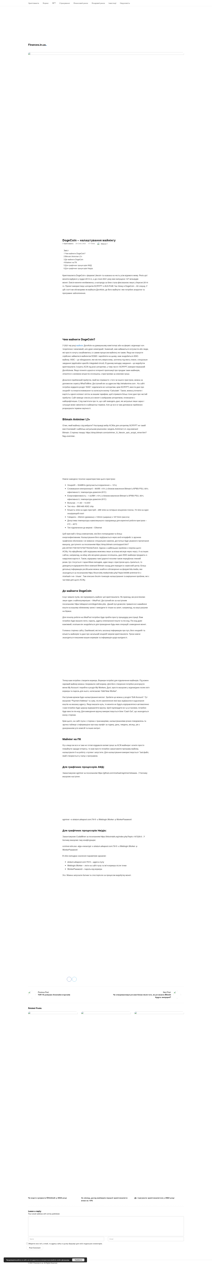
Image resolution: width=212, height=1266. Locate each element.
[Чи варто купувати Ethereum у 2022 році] (53, 1103)
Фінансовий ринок (80, 3)
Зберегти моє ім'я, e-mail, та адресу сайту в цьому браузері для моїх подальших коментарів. (65, 1244)
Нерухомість (125, 3)
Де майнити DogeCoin (74, 259)
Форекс (46, 3)
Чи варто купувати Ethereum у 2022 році (47, 1198)
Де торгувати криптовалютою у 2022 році (154, 1198)
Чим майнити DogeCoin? (75, 253)
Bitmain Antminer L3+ (73, 256)
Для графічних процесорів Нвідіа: (79, 268)
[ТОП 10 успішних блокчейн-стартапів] (31, 994)
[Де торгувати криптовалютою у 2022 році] (159, 1103)
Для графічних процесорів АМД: (78, 265)
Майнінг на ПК (71, 262)
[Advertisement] (73, 23)
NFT (54, 3)
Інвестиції (112, 3)
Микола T (104, 244)
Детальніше (65, 1260)
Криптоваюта (33, 3)
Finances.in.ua (37, 45)
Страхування (64, 3)
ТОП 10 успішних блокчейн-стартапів (54, 994)
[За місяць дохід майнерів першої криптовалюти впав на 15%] (106, 1103)
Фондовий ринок (98, 3)
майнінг (79, 345)
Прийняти (78, 1260)
